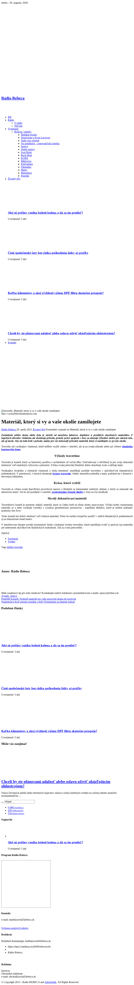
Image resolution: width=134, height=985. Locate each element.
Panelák (25, 175)
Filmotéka (26, 167)
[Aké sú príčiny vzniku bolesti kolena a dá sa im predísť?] (33, 206)
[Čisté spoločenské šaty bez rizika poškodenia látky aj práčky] (33, 246)
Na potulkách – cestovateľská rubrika (40, 143)
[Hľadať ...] (2, 802)
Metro (24, 170)
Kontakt (12, 342)
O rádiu (18, 123)
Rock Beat (26, 155)
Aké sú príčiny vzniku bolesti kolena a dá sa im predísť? (45, 212)
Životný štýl (14, 178)
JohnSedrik (50, 982)
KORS (24, 158)
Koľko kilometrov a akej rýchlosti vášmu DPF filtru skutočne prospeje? (56, 293)
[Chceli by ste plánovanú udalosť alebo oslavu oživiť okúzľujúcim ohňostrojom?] (33, 327)
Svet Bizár (26, 152)
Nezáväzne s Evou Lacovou (35, 137)
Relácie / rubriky (23, 131)
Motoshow (26, 172)
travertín (18, 547)
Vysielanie (13, 128)
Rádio (11, 120)
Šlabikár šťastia (29, 134)
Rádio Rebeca (9, 429)
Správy (24, 146)
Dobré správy (28, 149)
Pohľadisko (27, 164)
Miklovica (26, 161)
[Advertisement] (67, 369)
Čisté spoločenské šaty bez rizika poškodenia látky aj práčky (48, 253)
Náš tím (18, 125)
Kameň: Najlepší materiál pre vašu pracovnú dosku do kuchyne (38, 598)
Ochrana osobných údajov (14, 928)
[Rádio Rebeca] (17, 111)
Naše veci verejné (30, 140)
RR (9, 117)
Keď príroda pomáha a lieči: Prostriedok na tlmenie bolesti (38, 601)
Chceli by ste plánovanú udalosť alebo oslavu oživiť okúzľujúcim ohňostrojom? (61, 333)
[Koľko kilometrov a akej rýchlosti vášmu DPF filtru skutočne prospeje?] (33, 286)
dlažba (10, 547)
